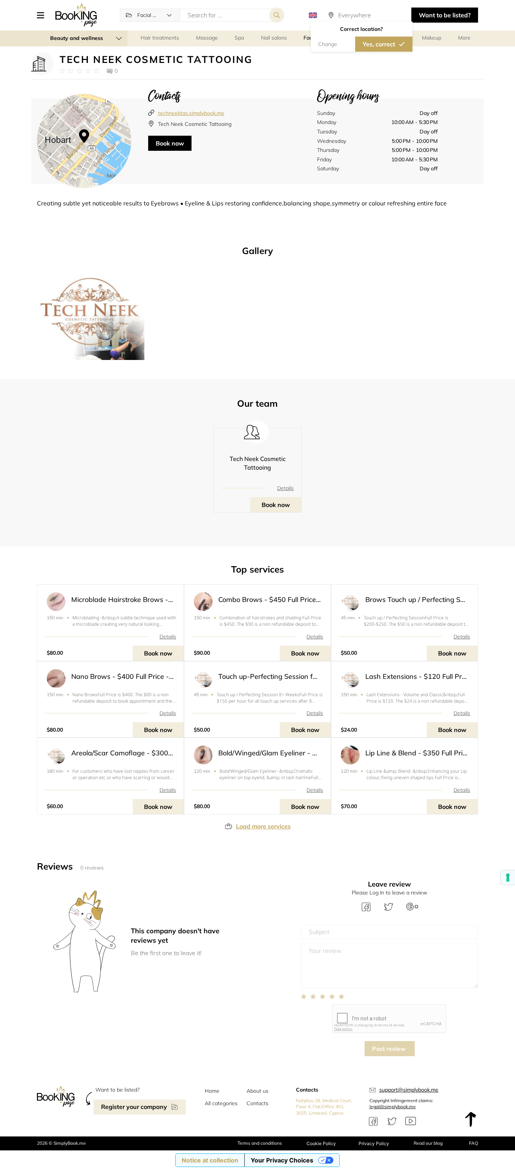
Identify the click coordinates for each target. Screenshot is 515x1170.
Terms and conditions (260, 1143)
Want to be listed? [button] (445, 15)
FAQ (473, 1143)
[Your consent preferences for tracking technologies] (508, 877)
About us (257, 1090)
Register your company (134, 1106)
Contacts (257, 1103)
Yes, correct (379, 44)
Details (285, 488)
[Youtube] (410, 1121)
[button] (43, 15)
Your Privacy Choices (282, 1160)
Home (212, 1090)
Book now (170, 143)
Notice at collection (210, 1160)
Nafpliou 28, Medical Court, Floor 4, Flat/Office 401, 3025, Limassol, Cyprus (324, 1107)
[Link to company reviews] (79, 71)
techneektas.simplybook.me (191, 113)
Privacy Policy (374, 1143)
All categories (221, 1103)
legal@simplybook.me (392, 1106)
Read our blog (428, 1143)
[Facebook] (373, 1121)
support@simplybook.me (408, 1089)
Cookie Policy (321, 1143)
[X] (392, 1121)
